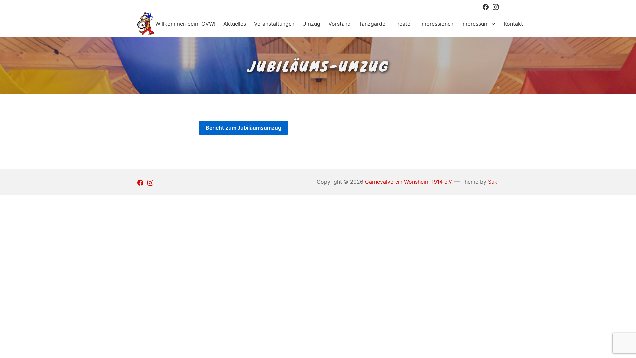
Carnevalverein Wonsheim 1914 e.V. (409, 181)
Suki (493, 181)
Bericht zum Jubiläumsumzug (243, 127)
